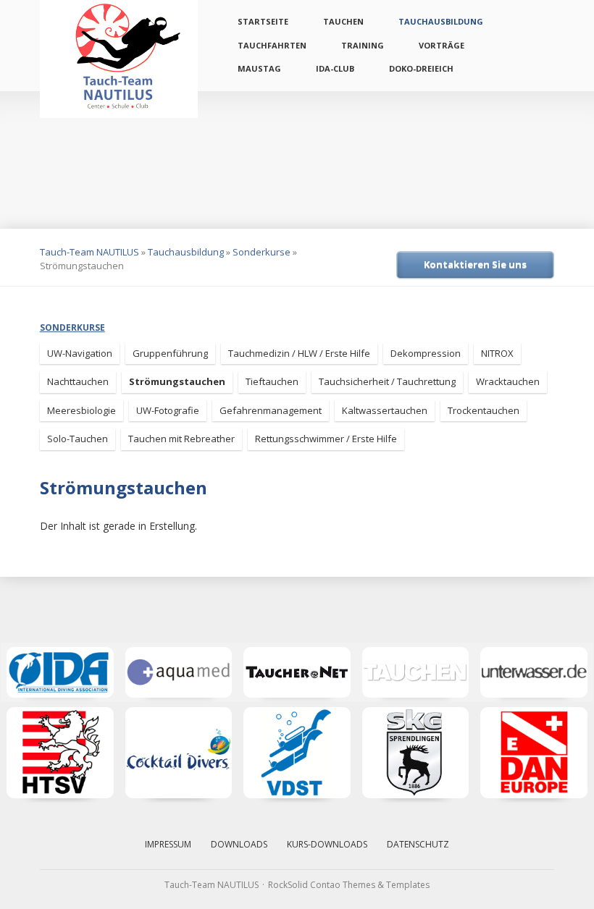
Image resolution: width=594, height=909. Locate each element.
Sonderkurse (261, 251)
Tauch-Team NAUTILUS (89, 251)
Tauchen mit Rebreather (181, 438)
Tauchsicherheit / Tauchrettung (387, 381)
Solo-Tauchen (77, 438)
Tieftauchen (272, 381)
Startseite (263, 21)
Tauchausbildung (440, 21)
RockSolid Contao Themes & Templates (349, 885)
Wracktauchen (508, 381)
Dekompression (425, 353)
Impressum (168, 844)
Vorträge (441, 45)
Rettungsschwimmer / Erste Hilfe (326, 438)
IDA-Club (335, 68)
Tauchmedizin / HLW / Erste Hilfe (299, 353)
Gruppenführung (170, 353)
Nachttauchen (78, 381)
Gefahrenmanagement (270, 410)
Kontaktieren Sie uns (475, 264)
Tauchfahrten (272, 45)
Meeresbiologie (81, 410)
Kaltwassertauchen (384, 410)
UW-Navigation (79, 353)
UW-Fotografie (167, 410)
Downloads (239, 844)
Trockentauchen (483, 410)
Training (362, 45)
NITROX (497, 353)
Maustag (259, 68)
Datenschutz (418, 844)
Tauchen (343, 21)
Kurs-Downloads (327, 844)
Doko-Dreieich (421, 68)
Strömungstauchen (177, 381)
